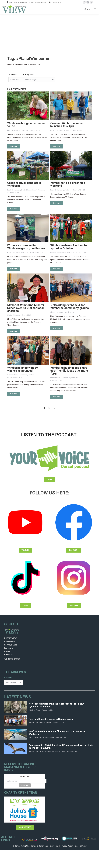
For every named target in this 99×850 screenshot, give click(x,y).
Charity (9, 315)
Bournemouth (33, 722)
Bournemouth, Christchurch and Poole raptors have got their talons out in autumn (61, 746)
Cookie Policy (81, 846)
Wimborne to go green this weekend (67, 184)
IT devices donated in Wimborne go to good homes (26, 246)
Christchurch (43, 751)
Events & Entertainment (29, 190)
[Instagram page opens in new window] (87, 2)
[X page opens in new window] (91, 2)
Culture (13, 130)
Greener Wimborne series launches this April (67, 124)
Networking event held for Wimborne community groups (69, 306)
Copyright (54, 846)
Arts (8, 130)
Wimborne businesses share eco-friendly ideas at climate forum (69, 371)
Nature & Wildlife (54, 751)
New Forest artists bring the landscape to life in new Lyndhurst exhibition (56, 705)
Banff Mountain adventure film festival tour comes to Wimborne (57, 733)
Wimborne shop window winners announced (22, 369)
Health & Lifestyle (45, 722)
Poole (63, 751)
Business (10, 375)
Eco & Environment (22, 130)
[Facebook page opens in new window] (84, 2)
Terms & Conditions (39, 846)
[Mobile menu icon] (95, 9)
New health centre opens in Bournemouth (51, 719)
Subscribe (24, 776)
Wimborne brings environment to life (27, 124)
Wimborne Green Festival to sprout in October (68, 246)
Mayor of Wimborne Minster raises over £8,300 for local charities (25, 308)
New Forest (36, 710)
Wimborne (67, 130)
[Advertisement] (49, 32)
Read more (13, 146)
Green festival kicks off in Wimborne (24, 184)
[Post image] (28, 105)
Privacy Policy (67, 846)
